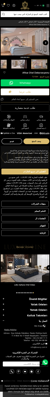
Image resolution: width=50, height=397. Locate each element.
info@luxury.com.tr (39, 347)
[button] (28, 57)
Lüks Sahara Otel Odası (24, 285)
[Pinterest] (18, 371)
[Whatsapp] (12, 371)
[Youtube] (25, 371)
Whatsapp (25, 82)
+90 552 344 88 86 (39, 340)
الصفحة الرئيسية (43, 22)
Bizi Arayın (38, 326)
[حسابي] (14, 5)
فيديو (12, 141)
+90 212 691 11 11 (39, 338)
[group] (25, 41)
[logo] (25, 5)
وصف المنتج (36, 141)
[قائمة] (48, 5)
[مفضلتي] (8, 5)
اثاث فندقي (32, 22)
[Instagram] (31, 371)
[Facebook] (38, 371)
